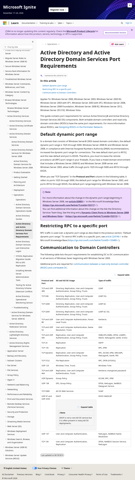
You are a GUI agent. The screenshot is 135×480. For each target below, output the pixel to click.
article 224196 (112, 236)
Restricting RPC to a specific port (56, 89)
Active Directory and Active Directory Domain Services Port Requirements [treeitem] (24, 230)
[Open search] (122, 23)
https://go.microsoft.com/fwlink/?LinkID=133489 (92, 240)
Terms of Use (101, 474)
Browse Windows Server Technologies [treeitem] (18, 110)
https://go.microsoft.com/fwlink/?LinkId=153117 (69, 205)
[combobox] (18, 47)
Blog (38, 474)
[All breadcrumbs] (42, 44)
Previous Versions (25, 474)
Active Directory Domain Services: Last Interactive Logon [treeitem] (23, 246)
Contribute (49, 474)
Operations (52, 44)
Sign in (129, 23)
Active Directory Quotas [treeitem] (23, 217)
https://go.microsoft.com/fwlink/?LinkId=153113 (91, 216)
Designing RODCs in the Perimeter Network (80, 127)
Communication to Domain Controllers (59, 92)
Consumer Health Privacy (80, 474)
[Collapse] (32, 42)
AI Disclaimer (8, 474)
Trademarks (116, 474)
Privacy (60, 474)
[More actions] (128, 44)
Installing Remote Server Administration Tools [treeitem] (24, 275)
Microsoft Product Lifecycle (80, 31)
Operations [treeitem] (21, 199)
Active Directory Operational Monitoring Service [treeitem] (24, 299)
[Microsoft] (5, 23)
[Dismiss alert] (130, 5)
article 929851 (76, 201)
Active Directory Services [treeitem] (20, 121)
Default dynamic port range (54, 85)
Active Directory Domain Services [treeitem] (22, 143)
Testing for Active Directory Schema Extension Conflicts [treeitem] (24, 288)
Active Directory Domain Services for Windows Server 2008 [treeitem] (23, 164)
